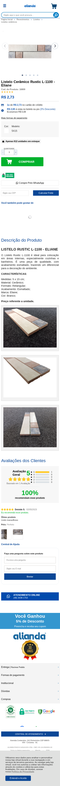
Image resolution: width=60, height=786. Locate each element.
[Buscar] (56, 14)
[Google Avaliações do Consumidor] (29, 723)
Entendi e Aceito (18, 778)
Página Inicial (7, 19)
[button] (22, 75)
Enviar (30, 576)
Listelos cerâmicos (9, 22)
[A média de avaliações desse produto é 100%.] (7, 92)
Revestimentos (23, 19)
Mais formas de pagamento (14, 118)
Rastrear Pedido (18, 667)
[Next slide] (55, 46)
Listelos (36, 19)
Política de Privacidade (23, 771)
